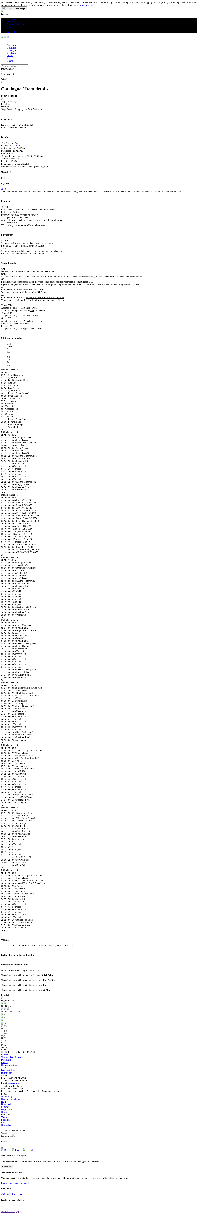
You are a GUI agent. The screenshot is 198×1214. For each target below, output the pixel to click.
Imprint (4, 1054)
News (4, 1112)
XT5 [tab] (9, 359)
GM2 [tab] (9, 346)
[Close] (2, 1147)
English (18, 1150)
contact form (14, 1083)
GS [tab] (8, 349)
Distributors (6, 1073)
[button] (8, 29)
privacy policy (86, 5)
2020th (4, 189)
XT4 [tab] (9, 357)
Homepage (25, 1183)
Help (3, 1101)
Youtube (5, 1117)
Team (3, 1067)
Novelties (11, 47)
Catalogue (11, 50)
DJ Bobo (15, 145)
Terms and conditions (11, 1057)
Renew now (7, 1166)
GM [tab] (9, 344)
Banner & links (8, 1070)
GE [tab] (8, 365)
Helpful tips (6, 1109)
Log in (4, 1183)
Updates (10, 58)
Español (29, 1150)
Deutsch (7, 1150)
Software (5, 1107)
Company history (9, 1065)
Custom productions (10, 1099)
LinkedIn (5, 1120)
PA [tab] (8, 362)
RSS (3, 1122)
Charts (10, 61)
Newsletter (6, 1125)
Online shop (6, 1096)
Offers (10, 55)
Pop (3, 178)
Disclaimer (6, 1060)
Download (6, 1104)
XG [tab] (8, 351)
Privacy (4, 1062)
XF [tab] (8, 354)
